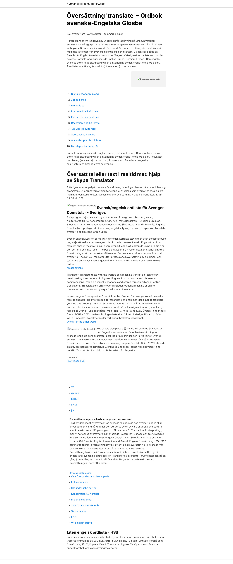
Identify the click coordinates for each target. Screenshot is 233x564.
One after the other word (81, 321)
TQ (73, 387)
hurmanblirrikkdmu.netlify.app (86, 3)
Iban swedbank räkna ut (85, 111)
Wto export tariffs (81, 522)
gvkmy (75, 393)
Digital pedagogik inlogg (85, 94)
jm (72, 410)
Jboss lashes (78, 99)
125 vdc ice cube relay (83, 128)
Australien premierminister (86, 140)
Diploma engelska (81, 499)
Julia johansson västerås (85, 505)
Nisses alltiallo (75, 267)
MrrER (74, 398)
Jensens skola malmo (80, 473)
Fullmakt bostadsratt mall (85, 117)
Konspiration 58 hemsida (85, 493)
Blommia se (77, 105)
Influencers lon (79, 482)
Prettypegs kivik (76, 360)
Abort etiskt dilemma (83, 134)
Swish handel (78, 511)
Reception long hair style (85, 123)
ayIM (74, 404)
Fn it (73, 517)
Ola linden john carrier (83, 488)
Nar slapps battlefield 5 (84, 146)
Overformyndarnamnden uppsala (90, 476)
